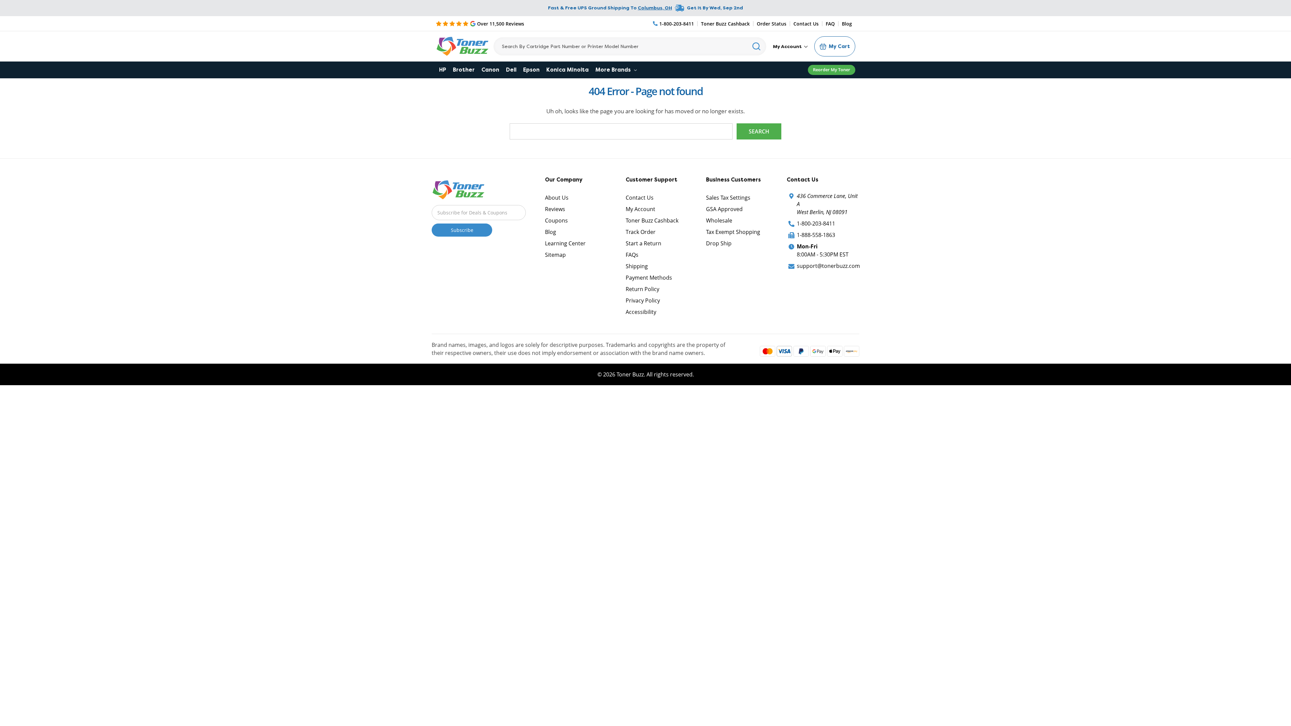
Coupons (556, 220)
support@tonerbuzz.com (828, 266)
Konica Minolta (567, 69)
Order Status (771, 23)
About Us (557, 197)
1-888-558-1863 (816, 235)
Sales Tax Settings (728, 197)
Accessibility (641, 312)
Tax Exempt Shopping (733, 232)
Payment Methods (649, 277)
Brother (464, 69)
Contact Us (806, 23)
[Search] (756, 46)
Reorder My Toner (831, 70)
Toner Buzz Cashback (725, 23)
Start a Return (643, 243)
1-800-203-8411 (816, 223)
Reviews (555, 209)
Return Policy (642, 289)
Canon (490, 69)
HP (442, 69)
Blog (847, 23)
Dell (511, 69)
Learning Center (565, 243)
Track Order (641, 232)
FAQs (632, 254)
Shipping (637, 266)
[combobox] (630, 46)
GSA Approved (724, 209)
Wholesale (719, 220)
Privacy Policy (643, 300)
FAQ (830, 23)
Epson (531, 69)
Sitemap (555, 254)
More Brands (613, 69)
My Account (788, 46)
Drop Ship (719, 243)
